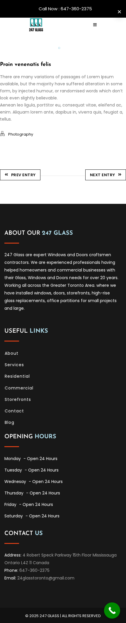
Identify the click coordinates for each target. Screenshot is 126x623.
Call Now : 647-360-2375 (65, 9)
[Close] (119, 12)
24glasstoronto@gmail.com (45, 578)
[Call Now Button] (112, 610)
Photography (20, 134)
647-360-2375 (34, 570)
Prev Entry (23, 175)
